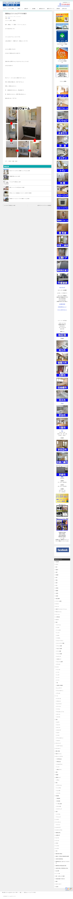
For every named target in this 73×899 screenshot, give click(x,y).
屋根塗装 (58, 798)
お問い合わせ (64, 8)
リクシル (57, 840)
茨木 (56, 577)
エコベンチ (59, 656)
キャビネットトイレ (60, 711)
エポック (58, 740)
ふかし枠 (58, 790)
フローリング (58, 743)
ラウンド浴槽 (59, 645)
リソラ (58, 766)
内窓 (56, 782)
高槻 (56, 580)
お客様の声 (26, 8)
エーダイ (57, 848)
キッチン (57, 666)
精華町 (57, 590)
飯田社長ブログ (42, 8)
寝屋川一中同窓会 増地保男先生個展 (62, 856)
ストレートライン (60, 640)
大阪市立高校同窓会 (59, 858)
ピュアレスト (59, 703)
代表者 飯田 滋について (62, 306)
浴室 (56, 622)
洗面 (13, 161)
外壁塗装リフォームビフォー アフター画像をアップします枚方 (19, 198)
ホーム (4, 8)
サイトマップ (62, 287)
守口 (56, 585)
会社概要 (33, 8)
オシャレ (57, 606)
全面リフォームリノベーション (61, 609)
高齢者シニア (58, 777)
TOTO (57, 843)
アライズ (58, 664)
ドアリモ (58, 814)
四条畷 (57, 574)
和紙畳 (57, 774)
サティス (58, 714)
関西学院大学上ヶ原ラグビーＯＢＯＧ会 (62, 862)
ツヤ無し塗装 (59, 803)
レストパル (59, 698)
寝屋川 (57, 569)
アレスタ (58, 693)
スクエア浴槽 (59, 653)
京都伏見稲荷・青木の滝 (60, 878)
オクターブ (59, 730)
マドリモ (58, 793)
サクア (58, 732)
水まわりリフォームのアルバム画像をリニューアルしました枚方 (19, 170)
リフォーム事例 (58, 601)
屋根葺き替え (58, 832)
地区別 (19, 8)
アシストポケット (60, 690)
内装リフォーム (58, 753)
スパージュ (59, 624)
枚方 (16, 161)
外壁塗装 (57, 795)
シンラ (58, 632)
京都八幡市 (58, 598)
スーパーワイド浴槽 (60, 643)
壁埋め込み (59, 761)
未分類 (57, 886)
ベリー (58, 680)
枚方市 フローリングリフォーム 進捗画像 (44, 205)
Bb (57, 682)
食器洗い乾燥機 (60, 685)
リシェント (59, 816)
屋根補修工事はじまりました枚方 (14, 176)
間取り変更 (58, 751)
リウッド (58, 824)
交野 (56, 572)
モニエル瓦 (59, 806)
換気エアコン (59, 769)
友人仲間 (57, 870)
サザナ (58, 635)
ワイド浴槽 (59, 651)
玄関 (56, 811)
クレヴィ (58, 724)
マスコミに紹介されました (62, 309)
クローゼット (58, 748)
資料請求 (58, 8)
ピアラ (58, 722)
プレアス (58, 716)
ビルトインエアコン (59, 756)
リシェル (58, 669)
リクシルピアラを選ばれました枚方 (15, 181)
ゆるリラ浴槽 (59, 648)
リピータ (57, 837)
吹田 (56, 582)
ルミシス (58, 727)
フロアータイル (60, 745)
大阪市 (57, 593)
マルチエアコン (60, 764)
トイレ (57, 695)
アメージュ (59, 706)
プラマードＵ (59, 785)
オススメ (57, 603)
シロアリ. (57, 819)
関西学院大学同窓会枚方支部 (61, 865)
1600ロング (59, 659)
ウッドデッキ (58, 822)
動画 (56, 881)
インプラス (59, 787)
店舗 (56, 772)
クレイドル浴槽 (60, 661)
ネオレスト (59, 701)
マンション (58, 614)
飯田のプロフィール (50, 8)
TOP (10, 892)
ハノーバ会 (58, 873)
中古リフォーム (58, 611)
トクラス (57, 845)
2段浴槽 (57, 561)
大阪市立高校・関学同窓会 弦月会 (62, 868)
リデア (58, 627)
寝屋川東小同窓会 (59, 853)
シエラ (58, 674)
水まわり (57, 619)
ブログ (10, 161)
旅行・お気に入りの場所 (60, 876)
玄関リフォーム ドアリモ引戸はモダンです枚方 (16, 187)
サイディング (59, 808)
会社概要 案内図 (62, 304)
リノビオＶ (59, 630)
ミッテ (58, 677)
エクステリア (58, 827)
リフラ (58, 735)
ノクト (58, 672)
